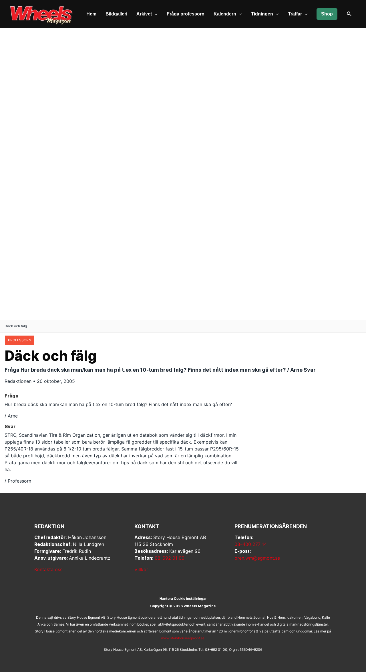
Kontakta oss (48, 569)
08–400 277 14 (250, 544)
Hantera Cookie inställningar (183, 598)
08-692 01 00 (169, 558)
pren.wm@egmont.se (257, 558)
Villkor (141, 569)
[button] (349, 14)
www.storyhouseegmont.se (182, 638)
